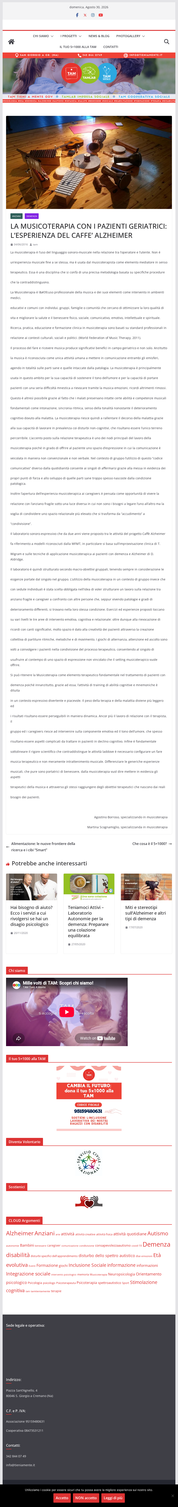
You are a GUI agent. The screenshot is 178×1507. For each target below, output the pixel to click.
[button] (51, 36)
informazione (121, 1265)
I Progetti (69, 36)
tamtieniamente (40, 1291)
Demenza (31, 216)
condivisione (86, 1245)
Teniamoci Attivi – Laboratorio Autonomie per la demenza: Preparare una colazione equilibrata (88, 921)
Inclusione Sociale (87, 1265)
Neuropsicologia (121, 1274)
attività (67, 1233)
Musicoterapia (98, 1274)
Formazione (47, 1265)
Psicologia (35, 1283)
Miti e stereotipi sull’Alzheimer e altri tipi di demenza (145, 913)
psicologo (49, 1283)
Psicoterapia (87, 1282)
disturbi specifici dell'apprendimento (54, 1256)
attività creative (85, 1234)
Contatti (110, 47)
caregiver (54, 1245)
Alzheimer (20, 1233)
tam (35, 244)
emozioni (146, 1256)
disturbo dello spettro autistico (107, 1255)
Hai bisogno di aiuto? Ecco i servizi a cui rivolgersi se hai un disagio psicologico (31, 915)
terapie (56, 1291)
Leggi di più (113, 1497)
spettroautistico (109, 1282)
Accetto (62, 1497)
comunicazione (69, 1245)
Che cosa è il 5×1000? (149, 843)
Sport (125, 1283)
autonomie (12, 1245)
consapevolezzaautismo (113, 1245)
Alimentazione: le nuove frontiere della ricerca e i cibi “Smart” (43, 846)
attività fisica (104, 1234)
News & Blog (99, 36)
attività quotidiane (130, 1233)
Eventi (32, 1265)
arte (58, 1234)
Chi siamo (41, 36)
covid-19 (137, 1245)
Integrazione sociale (28, 1273)
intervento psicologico (63, 1274)
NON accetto (86, 1497)
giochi (63, 1265)
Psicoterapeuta (66, 1283)
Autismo (157, 1233)
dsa (138, 1256)
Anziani (16, 216)
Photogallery (128, 36)
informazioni (147, 1265)
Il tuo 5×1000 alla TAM (78, 47)
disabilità (18, 1255)
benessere (40, 1245)
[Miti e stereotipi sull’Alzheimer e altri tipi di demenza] (146, 876)
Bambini (27, 1245)
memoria (83, 1274)
